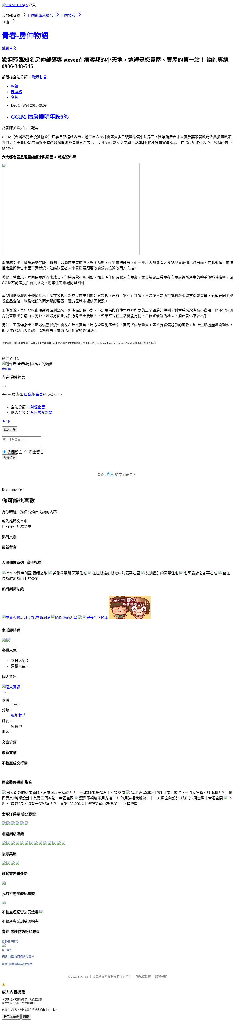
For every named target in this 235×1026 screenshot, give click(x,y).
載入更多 (10, 429)
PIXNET (83, 976)
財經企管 (37, 407)
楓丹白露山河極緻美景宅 (18, 957)
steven (6, 368)
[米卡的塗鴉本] (95, 618)
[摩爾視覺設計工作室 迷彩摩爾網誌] (26, 618)
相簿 (14, 86)
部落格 (16, 92)
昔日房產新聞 (41, 413)
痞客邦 (29, 394)
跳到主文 (9, 48)
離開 (26, 1017)
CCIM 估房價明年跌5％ (40, 117)
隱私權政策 (143, 976)
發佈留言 (10, 457)
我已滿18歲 (11, 1017)
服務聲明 (161, 976)
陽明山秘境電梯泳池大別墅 (17, 964)
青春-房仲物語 (25, 35)
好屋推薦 (7, 950)
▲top (6, 421)
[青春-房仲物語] (4, 946)
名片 (14, 97)
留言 (39, 394)
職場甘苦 (39, 77)
